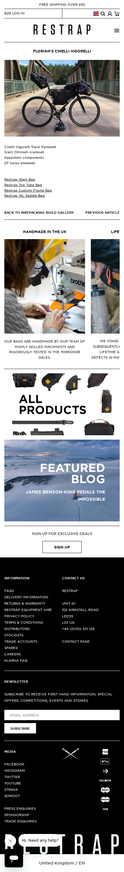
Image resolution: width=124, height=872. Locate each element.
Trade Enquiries (20, 821)
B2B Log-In (14, 13)
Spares (11, 648)
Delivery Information (26, 597)
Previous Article (102, 212)
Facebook (14, 764)
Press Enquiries (20, 808)
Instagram (14, 770)
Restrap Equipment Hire (28, 610)
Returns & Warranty (24, 603)
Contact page (76, 641)
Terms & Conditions (23, 622)
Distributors (17, 629)
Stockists (13, 635)
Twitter (12, 777)
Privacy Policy (19, 616)
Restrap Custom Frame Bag (28, 190)
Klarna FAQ (15, 660)
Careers (12, 654)
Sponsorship (16, 815)
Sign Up (62, 547)
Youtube (12, 783)
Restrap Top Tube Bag (23, 185)
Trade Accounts (20, 641)
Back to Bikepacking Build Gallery (39, 212)
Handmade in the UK (44, 231)
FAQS (9, 591)
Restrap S (19, 179)
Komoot (12, 796)
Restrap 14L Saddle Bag (24, 195)
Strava (11, 789)
